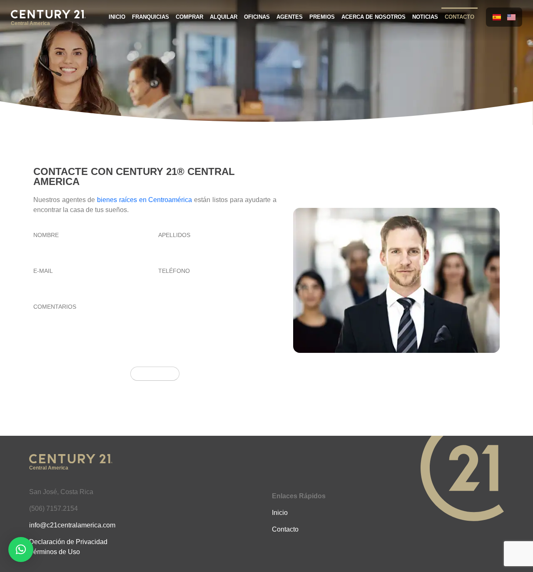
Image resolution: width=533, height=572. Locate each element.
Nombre (46, 235)
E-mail (43, 271)
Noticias (425, 17)
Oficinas (257, 17)
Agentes (289, 17)
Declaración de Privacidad (68, 541)
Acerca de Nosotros (373, 17)
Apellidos (174, 235)
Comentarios (54, 307)
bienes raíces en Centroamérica (144, 199)
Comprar (189, 17)
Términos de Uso (54, 551)
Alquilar (223, 17)
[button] (20, 549)
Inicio (117, 17)
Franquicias (150, 17)
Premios (322, 17)
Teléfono (174, 271)
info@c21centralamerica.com (72, 525)
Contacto (459, 17)
